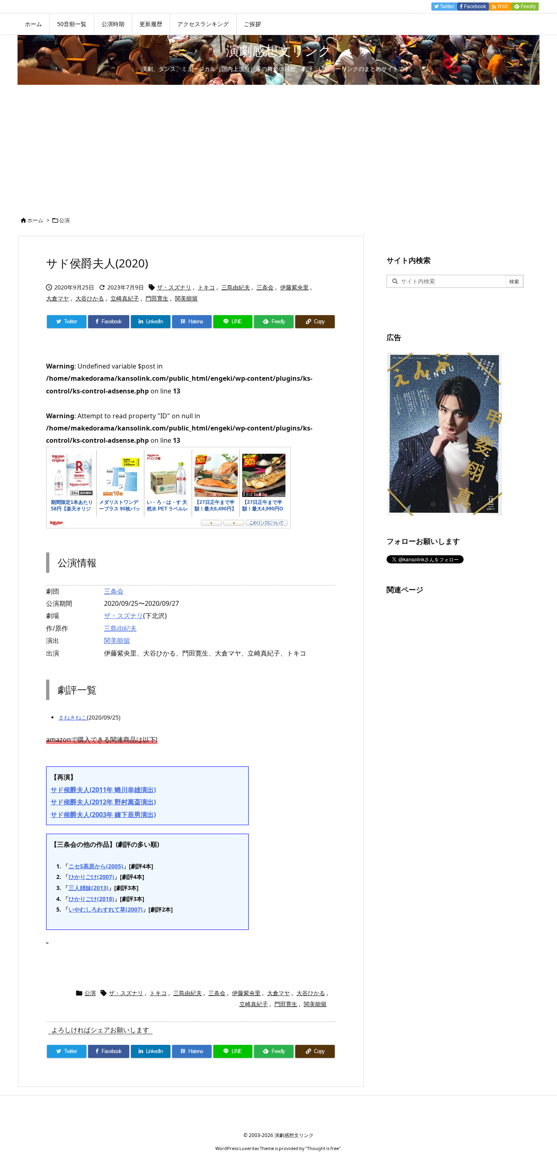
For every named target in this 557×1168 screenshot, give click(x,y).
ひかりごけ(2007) (91, 877)
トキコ (206, 287)
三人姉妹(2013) (88, 888)
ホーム (35, 220)
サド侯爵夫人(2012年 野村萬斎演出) (103, 801)
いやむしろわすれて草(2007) (106, 909)
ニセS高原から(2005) (96, 866)
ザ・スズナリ (174, 287)
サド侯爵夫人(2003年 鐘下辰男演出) (103, 814)
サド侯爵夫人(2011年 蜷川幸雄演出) (103, 789)
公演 (64, 220)
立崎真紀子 (125, 298)
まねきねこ (72, 717)
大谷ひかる (89, 298)
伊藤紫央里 (294, 287)
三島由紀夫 (235, 287)
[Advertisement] (278, 146)
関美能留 (186, 298)
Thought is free (323, 1148)
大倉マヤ (57, 298)
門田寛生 (157, 298)
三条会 (265, 287)
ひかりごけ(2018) (91, 899)
